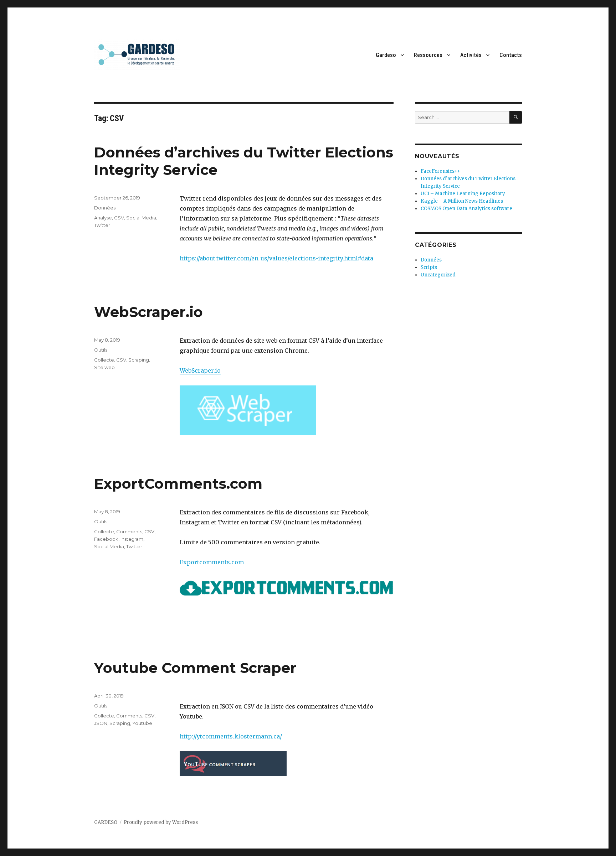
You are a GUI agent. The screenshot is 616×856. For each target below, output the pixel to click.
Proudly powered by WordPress (161, 822)
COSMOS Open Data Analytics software (466, 209)
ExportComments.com (178, 483)
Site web (104, 367)
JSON (100, 723)
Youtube (142, 723)
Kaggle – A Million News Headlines (462, 201)
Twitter (102, 225)
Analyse (103, 218)
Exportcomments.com (212, 562)
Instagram (131, 539)
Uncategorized (438, 275)
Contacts (510, 55)
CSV (119, 218)
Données (104, 208)
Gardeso (386, 55)
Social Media (141, 218)
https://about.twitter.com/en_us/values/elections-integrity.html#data (276, 258)
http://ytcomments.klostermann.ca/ (231, 736)
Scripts (429, 267)
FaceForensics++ (440, 171)
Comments (129, 531)
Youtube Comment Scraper (195, 667)
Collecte (104, 360)
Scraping (138, 360)
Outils (100, 350)
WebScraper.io (148, 312)
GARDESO (105, 822)
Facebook (106, 539)
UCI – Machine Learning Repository (463, 194)
